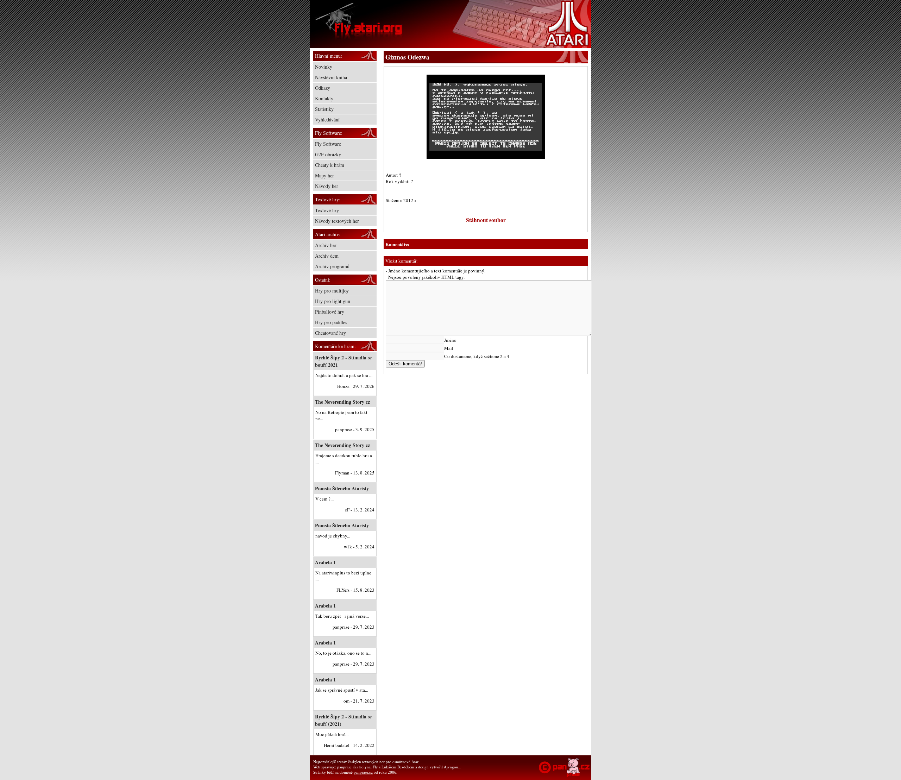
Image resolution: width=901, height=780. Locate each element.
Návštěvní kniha (331, 77)
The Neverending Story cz (342, 401)
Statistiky (324, 109)
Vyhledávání (327, 119)
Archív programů (332, 266)
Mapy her (324, 175)
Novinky (323, 66)
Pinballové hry (329, 311)
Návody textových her (337, 221)
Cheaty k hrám (329, 165)
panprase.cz (363, 772)
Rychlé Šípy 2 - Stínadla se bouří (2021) (343, 720)
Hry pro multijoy (332, 290)
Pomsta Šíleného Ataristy (342, 488)
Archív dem (327, 255)
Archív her (325, 245)
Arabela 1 (325, 562)
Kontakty (324, 98)
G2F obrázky (328, 154)
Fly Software (328, 143)
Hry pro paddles (331, 322)
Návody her (326, 186)
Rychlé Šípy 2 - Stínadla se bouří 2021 (343, 361)
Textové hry (327, 210)
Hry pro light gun (332, 301)
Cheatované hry (330, 332)
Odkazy (322, 87)
